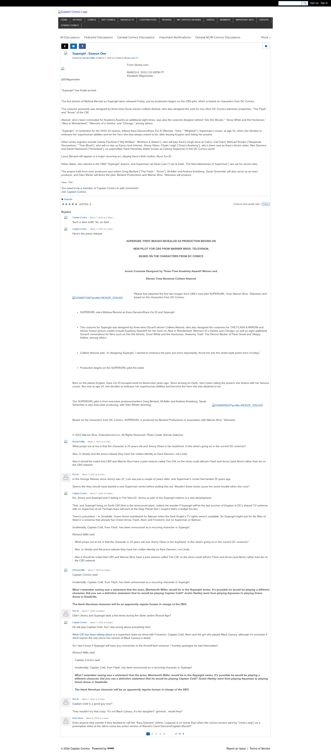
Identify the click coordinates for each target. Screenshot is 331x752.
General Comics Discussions (135, 37)
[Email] (73, 46)
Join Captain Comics (73, 191)
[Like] (266, 46)
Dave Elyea (77, 718)
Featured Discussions (98, 37)
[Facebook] (82, 46)
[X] (64, 46)
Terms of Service (260, 748)
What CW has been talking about (92, 634)
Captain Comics (79, 217)
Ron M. (75, 474)
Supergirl (68, 199)
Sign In (324, 3)
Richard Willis (88, 58)
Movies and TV (131, 58)
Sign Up (314, 3)
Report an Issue (236, 748)
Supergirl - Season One (89, 53)
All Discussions (69, 37)
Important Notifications (175, 37)
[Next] (184, 734)
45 (180, 734)
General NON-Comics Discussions (217, 37)
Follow (266, 204)
